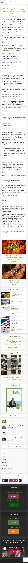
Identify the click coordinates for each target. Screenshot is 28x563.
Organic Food (17, 293)
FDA (4, 236)
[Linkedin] (13, 480)
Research (20, 306)
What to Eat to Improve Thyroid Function (15, 432)
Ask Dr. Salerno (14, 320)
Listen (14, 496)
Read (14, 522)
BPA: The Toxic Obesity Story (16, 330)
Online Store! (15, 379)
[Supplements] (11, 364)
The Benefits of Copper (16, 301)
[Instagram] (20, 480)
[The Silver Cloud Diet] (14, 1)
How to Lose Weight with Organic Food (17, 295)
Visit (14, 505)
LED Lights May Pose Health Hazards (16, 309)
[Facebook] (3, 480)
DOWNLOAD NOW (14, 347)
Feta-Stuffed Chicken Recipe (13, 420)
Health (12, 306)
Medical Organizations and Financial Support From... (17, 322)
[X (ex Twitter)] (6, 480)
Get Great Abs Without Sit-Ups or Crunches (17, 315)
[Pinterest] (10, 480)
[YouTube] (16, 480)
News (14, 7)
